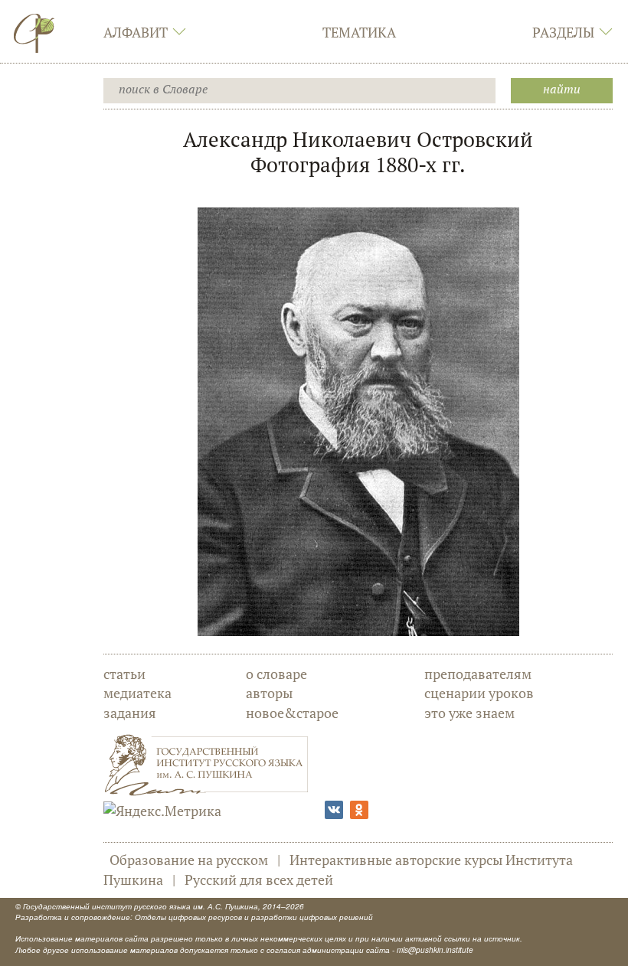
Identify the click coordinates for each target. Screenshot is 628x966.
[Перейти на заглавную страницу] (34, 33)
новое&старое (292, 712)
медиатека (137, 693)
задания (129, 712)
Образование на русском (189, 859)
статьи (124, 673)
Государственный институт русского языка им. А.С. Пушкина (140, 906)
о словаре (276, 673)
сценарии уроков (479, 693)
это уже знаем (469, 712)
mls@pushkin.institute (435, 950)
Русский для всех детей (259, 879)
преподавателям (478, 673)
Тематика (359, 32)
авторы (269, 693)
